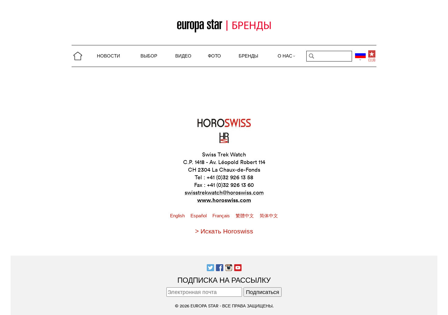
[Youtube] (238, 267)
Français (221, 215)
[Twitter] (210, 267)
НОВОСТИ (108, 56)
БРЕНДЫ (248, 56)
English (178, 215)
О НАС (285, 56)
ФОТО (214, 56)
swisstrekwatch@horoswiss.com (224, 192)
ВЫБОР (148, 56)
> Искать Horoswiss (224, 231)
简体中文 (269, 215)
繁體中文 (245, 215)
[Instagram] (229, 267)
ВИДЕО (183, 56)
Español (199, 215)
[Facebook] (219, 267)
